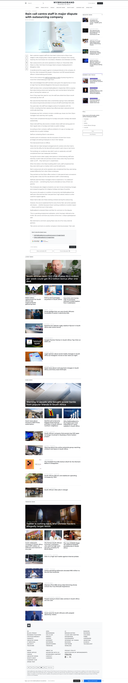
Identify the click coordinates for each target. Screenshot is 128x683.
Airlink (85, 123)
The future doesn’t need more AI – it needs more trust (95, 101)
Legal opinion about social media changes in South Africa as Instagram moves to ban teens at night (62, 354)
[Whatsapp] (35, 667)
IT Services (31, 642)
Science (86, 642)
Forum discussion (64, 251)
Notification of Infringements (76, 652)
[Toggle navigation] (25, 3)
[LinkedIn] (26, 62)
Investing (87, 640)
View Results (93, 134)
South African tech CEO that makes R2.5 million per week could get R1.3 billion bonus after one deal (52, 279)
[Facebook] (28, 667)
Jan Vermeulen (30, 19)
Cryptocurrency (48, 474)
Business (28, 274)
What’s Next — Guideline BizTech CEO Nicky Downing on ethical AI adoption (96, 91)
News (37, 7)
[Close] (102, 680)
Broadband (47, 419)
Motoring (46, 324)
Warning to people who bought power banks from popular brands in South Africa (51, 403)
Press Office (44, 7)
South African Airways (90, 125)
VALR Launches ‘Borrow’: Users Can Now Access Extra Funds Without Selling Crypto (96, 63)
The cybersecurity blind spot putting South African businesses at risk (95, 32)
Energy (46, 611)
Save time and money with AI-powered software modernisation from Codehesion (72, 300)
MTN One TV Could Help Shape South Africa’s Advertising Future (95, 43)
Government (28, 296)
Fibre (85, 636)
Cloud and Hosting (49, 597)
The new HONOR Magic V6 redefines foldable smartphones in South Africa (72, 545)
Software (68, 643)
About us (49, 650)
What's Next (70, 7)
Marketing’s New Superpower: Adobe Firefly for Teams (95, 53)
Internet (46, 352)
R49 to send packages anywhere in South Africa (53, 298)
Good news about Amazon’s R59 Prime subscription (32, 422)
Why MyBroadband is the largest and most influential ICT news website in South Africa (72, 423)
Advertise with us (52, 652)
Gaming (48, 638)
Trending (46, 366)
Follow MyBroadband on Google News (44, 237)
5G (28, 631)
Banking (87, 631)
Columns (87, 634)
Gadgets (46, 431)
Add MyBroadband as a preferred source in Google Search (49, 235)
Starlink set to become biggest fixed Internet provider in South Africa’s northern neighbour (53, 423)
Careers (49, 658)
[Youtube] (41, 667)
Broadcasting (29, 419)
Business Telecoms (34, 634)
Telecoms (28, 10)
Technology (88, 643)
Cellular (49, 634)
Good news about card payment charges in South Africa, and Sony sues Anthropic (61, 368)
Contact (49, 656)
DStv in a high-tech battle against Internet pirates (61, 556)
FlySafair (86, 119)
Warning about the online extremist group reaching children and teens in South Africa (62, 448)
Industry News (60, 7)
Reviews (68, 642)
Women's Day (93, 78)
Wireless (68, 645)
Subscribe (100, 3)
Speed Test (89, 7)
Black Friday (32, 633)
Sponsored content (53, 654)
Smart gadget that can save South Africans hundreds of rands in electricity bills (59, 312)
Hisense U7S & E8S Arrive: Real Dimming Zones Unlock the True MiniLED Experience (60, 585)
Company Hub (80, 7)
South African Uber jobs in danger (56, 490)
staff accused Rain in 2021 (52, 77)
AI (65, 631)
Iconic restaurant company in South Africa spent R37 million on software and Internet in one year (34, 546)
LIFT (85, 121)
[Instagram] (44, 667)
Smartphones (51, 643)
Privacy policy (70, 650)
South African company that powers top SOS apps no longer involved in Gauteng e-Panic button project (61, 435)
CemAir (86, 127)
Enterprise (69, 636)
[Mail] (26, 69)
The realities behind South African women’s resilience (96, 81)
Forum (52, 7)
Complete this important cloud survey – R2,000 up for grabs (96, 22)
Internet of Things (72, 640)
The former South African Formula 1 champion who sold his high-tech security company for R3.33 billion (53, 546)
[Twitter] (26, 59)
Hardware (87, 638)
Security (46, 445)
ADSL (47, 631)
